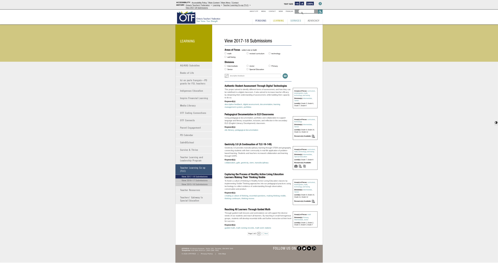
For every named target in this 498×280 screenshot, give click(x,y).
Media (263, 11)
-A (302, 3)
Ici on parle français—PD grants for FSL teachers (193, 82)
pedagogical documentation (246, 130)
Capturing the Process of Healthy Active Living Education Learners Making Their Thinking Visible (254, 176)
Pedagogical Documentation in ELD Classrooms (249, 114)
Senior (230, 69)
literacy (231, 130)
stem (252, 163)
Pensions (261, 20)
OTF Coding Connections (193, 112)
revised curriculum (256, 53)
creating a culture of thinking (236, 196)
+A (297, 3)
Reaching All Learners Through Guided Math (247, 209)
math (229, 53)
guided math (230, 228)
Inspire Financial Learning (194, 98)
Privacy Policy (207, 254)
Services (295, 20)
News (281, 11)
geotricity (244, 163)
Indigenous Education (191, 90)
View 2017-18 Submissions (197, 8)
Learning (216, 5)
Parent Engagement (190, 127)
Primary (274, 66)
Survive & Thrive (189, 149)
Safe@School (187, 142)
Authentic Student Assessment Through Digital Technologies (256, 85)
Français (289, 11)
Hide (320, 3)
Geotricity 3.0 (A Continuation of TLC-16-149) (248, 144)
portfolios (247, 107)
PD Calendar (186, 135)
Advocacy (314, 20)
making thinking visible (276, 196)
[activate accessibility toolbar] (320, 12)
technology (275, 53)
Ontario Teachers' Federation (198, 5)
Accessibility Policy (199, 3)
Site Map (222, 254)
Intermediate (232, 66)
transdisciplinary (262, 163)
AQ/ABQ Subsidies (190, 65)
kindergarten (298, 93)
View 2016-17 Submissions (195, 180)
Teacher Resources (190, 189)
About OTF (254, 11)
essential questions (257, 196)
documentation (266, 104)
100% (310, 3)
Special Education (256, 69)
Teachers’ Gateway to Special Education (191, 199)
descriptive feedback (233, 104)
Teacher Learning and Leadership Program (191, 159)
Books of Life (187, 72)
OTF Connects (187, 120)
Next (266, 233)
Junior (251, 66)
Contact (235, 3)
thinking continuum (232, 198)
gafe (238, 163)
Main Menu (225, 3)
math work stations (263, 228)
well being (231, 57)
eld (226, 130)
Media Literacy (188, 105)
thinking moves (247, 198)
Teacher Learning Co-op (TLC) (235, 5)
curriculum (311, 91)
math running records (245, 228)
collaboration (230, 163)
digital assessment (251, 104)
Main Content (214, 3)
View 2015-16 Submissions (195, 184)
